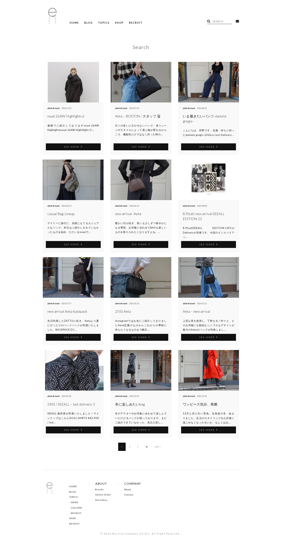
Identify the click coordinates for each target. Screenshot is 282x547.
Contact (129, 495)
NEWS (74, 502)
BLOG (88, 23)
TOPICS (104, 23)
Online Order (103, 495)
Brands (99, 489)
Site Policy (101, 500)
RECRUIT (136, 23)
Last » (158, 446)
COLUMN (76, 508)
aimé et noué (53, 108)
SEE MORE (71, 146)
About (127, 489)
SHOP (119, 23)
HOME (74, 23)
